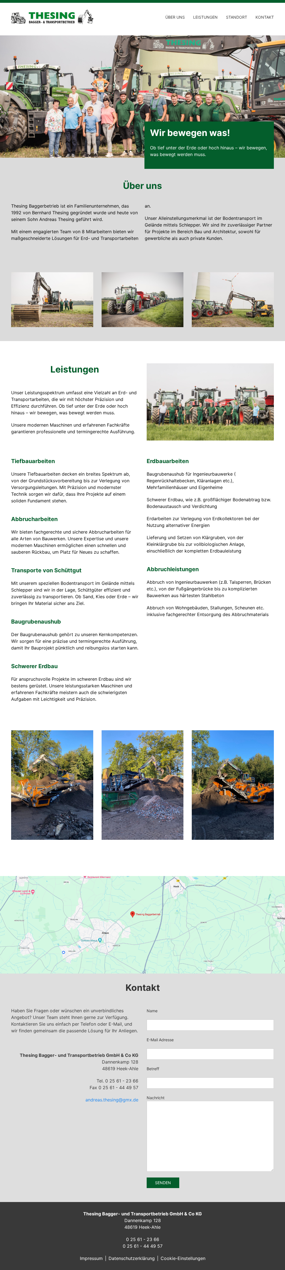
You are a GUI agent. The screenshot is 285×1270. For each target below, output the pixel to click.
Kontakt (264, 17)
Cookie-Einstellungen (183, 1258)
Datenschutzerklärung (132, 1258)
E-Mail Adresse (160, 1039)
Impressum (91, 1258)
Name (152, 1010)
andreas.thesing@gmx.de (111, 1100)
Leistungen (205, 17)
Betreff (153, 1068)
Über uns (175, 17)
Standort (236, 17)
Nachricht (155, 1097)
